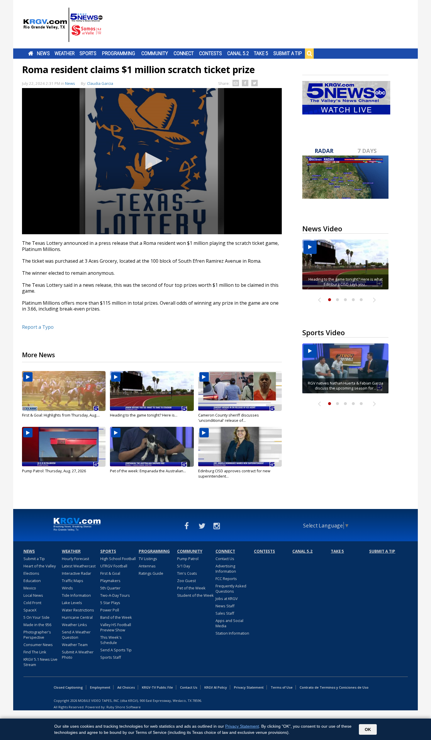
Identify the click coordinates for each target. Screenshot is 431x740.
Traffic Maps (72, 580)
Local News (33, 595)
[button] (152, 161)
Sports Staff (110, 657)
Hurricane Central (77, 617)
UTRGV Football (113, 566)
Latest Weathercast (79, 566)
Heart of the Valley (39, 566)
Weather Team (75, 644)
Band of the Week (116, 617)
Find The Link (34, 652)
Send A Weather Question (76, 634)
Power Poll (109, 610)
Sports (87, 53)
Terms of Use (282, 687)
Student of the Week (195, 595)
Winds (67, 588)
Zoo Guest (186, 580)
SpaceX (29, 610)
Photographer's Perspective (37, 634)
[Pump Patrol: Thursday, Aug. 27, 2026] (64, 447)
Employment (100, 687)
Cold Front (32, 602)
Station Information (232, 633)
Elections (31, 573)
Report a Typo (38, 327)
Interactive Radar (76, 573)
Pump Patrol (187, 558)
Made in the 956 (37, 624)
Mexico (29, 588)
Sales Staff (225, 613)
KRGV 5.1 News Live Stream (40, 662)
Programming (118, 53)
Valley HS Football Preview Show (115, 627)
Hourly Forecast (75, 558)
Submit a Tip (287, 53)
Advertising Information (226, 568)
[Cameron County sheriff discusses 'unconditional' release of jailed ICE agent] (240, 391)
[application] (152, 161)
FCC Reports (226, 578)
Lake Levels (72, 602)
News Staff (225, 605)
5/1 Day (183, 566)
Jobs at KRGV (227, 598)
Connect (184, 53)
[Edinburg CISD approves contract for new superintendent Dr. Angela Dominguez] (240, 447)
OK (368, 729)
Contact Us (225, 558)
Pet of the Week (191, 588)
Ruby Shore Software (123, 707)
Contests (210, 53)
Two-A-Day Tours (115, 595)
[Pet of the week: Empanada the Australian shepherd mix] (152, 447)
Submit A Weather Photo (78, 654)
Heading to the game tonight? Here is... (143, 415)
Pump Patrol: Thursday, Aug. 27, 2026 (54, 470)
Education (32, 580)
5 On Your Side (36, 617)
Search (309, 53)
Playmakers (110, 580)
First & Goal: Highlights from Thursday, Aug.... (61, 415)
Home (30, 53)
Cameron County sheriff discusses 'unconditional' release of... (228, 417)
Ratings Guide (151, 573)
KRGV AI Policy (215, 687)
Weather (64, 53)
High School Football (118, 558)
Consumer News (38, 644)
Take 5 (261, 53)
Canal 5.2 (238, 53)
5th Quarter (110, 588)
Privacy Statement (249, 687)
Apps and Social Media (229, 623)
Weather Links (74, 624)
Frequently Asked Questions (231, 588)
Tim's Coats (187, 573)
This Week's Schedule (111, 640)
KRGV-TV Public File (157, 687)
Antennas (147, 566)
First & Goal (110, 573)
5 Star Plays (110, 602)
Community (154, 53)
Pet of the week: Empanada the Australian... (148, 470)
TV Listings (148, 558)
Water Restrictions (78, 610)
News (43, 53)
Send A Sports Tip (116, 650)
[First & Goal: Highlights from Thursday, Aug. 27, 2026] (64, 391)
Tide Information (76, 595)
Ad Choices (126, 687)
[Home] (63, 25)
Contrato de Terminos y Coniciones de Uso (334, 687)
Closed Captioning (68, 687)
